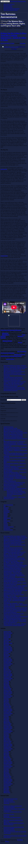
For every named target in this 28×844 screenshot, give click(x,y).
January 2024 (7, 640)
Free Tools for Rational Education (13, 490)
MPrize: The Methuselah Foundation (14, 823)
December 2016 (8, 709)
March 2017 (7, 704)
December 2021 (8, 647)
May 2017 (6, 701)
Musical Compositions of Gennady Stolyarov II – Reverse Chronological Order (15, 432)
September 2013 (8, 766)
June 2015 (6, 735)
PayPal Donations (8, 427)
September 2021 (8, 650)
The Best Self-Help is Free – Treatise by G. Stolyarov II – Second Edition (15, 472)
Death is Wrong (8, 7)
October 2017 (7, 694)
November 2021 (8, 649)
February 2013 (7, 776)
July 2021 (6, 653)
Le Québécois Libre (9, 814)
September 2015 (8, 731)
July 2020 (6, 656)
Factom (20, 342)
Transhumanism (8, 529)
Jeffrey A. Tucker (10, 43)
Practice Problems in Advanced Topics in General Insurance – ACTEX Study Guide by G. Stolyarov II (15, 478)
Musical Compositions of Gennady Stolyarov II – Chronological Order (13, 434)
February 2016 (7, 723)
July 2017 (6, 699)
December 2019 (8, 659)
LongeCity (6, 816)
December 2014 (8, 744)
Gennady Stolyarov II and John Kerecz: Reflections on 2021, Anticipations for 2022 (15, 589)
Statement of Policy (9, 498)
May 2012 (6, 789)
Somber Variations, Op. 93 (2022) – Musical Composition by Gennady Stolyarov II (15, 586)
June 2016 (6, 718)
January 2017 (7, 707)
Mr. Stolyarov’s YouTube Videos (12, 430)
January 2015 (7, 742)
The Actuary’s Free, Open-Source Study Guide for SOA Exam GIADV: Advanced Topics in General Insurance (16, 493)
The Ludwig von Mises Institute (12, 817)
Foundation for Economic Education (11, 330)
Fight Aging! (7, 837)
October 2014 (7, 747)
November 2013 (8, 763)
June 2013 (6, 770)
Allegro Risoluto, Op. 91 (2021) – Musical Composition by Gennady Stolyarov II (15, 624)
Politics (6, 524)
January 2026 (7, 631)
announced (4, 169)
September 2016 (8, 713)
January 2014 (7, 760)
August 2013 (7, 767)
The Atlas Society (8, 800)
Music (5, 519)
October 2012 (7, 782)
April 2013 (6, 773)
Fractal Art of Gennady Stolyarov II (13, 437)
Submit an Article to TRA (10, 428)
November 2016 (8, 710)
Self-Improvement (9, 526)
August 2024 (7, 637)
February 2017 (7, 706)
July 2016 (6, 716)
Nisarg (7, 841)
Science (6, 525)
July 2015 (6, 734)
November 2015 (8, 728)
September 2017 (8, 696)
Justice (5, 516)
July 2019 (6, 666)
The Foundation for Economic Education (13, 352)
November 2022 (8, 643)
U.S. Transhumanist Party (11, 799)
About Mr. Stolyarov (9, 4)
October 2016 (7, 712)
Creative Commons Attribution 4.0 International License (13, 355)
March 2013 (7, 775)
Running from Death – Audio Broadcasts (15, 488)
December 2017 (8, 691)
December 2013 (8, 762)
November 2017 (8, 693)
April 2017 (6, 703)
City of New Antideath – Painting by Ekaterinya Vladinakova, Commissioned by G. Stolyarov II (15, 444)
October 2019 (7, 662)
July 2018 (6, 681)
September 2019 (8, 663)
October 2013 (7, 764)
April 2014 (6, 756)
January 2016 (7, 725)
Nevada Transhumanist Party (12, 8)
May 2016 (6, 719)
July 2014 (6, 751)
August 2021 (7, 652)
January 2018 (7, 690)
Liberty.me (5, 333)
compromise (4, 256)
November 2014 (8, 745)
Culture (6, 509)
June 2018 (6, 682)
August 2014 (7, 750)
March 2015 (7, 740)
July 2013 (6, 769)
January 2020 (7, 658)
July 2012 (6, 786)
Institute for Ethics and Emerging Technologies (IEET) (13, 806)
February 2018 (7, 688)
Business (6, 507)
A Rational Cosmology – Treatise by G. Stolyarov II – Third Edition (14, 467)
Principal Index (8, 5)
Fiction (6, 513)
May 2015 (6, 737)
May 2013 (6, 772)
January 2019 (7, 672)
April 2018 (6, 685)
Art (4, 506)
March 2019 (7, 669)
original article (10, 359)
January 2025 (7, 634)
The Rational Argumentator (18, 1)
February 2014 (7, 759)
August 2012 (7, 785)
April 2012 (6, 791)
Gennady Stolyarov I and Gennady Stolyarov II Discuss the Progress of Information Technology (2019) (13, 379)
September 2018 (8, 678)
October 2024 (7, 636)
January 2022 (7, 646)
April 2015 (6, 738)
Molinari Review (7, 341)
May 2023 (6, 641)
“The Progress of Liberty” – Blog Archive (15, 497)
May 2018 (6, 684)
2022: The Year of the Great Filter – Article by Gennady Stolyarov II (15, 583)
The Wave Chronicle (9, 830)
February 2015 (7, 741)
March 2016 (7, 722)
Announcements (8, 505)
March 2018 (7, 687)
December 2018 (8, 674)
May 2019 (6, 668)
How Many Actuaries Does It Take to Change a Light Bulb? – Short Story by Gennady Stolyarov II (14, 575)
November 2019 (8, 661)
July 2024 (6, 639)
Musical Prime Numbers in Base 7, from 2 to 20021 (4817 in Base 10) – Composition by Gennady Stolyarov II (15, 621)
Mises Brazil (5, 335)
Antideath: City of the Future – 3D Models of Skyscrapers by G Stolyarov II (15, 448)
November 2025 (8, 633)
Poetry (5, 522)
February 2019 (7, 671)
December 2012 (8, 779)
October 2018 (7, 677)
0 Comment (22, 43)
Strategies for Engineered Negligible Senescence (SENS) (14, 827)
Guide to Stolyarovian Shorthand (13, 475)
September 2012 (8, 783)
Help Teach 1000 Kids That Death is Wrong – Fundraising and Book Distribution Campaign (15, 454)
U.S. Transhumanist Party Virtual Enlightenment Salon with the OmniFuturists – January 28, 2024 (13, 571)
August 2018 (7, 680)
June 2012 (6, 788)
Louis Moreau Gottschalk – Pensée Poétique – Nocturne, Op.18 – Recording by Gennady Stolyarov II (15, 605)
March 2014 (7, 757)
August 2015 (7, 732)
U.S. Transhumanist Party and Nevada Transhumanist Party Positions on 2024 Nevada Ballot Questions (14, 389)
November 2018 (8, 675)
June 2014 (6, 753)
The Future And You (9, 801)
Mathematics (7, 518)
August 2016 (7, 715)
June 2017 (6, 700)
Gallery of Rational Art (10, 481)
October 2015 (7, 729)
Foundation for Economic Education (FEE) (15, 835)
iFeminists (6, 803)
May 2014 (6, 754)
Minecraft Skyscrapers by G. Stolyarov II (14, 441)
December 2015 (8, 726)
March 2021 (7, 655)
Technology (7, 528)
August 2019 (7, 665)
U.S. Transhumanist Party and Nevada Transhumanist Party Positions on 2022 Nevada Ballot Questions (14, 580)
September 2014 (8, 748)
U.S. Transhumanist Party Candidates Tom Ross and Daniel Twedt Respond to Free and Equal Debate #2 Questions (15, 567)
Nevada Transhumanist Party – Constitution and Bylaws (12, 486)
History (6, 515)
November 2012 (8, 781)
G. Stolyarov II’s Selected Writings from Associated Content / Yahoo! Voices (14, 483)
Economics (7, 510)
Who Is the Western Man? (11, 10)
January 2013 (7, 778)
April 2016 (6, 721)
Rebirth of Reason (8, 824)
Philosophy (7, 521)
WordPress (20, 840)
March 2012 (7, 792)
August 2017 (7, 697)
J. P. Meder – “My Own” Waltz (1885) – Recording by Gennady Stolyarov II (14, 563)
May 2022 (6, 644)
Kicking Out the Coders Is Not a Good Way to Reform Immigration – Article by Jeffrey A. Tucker (13, 36)
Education (6, 512)
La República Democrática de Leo (13, 811)
